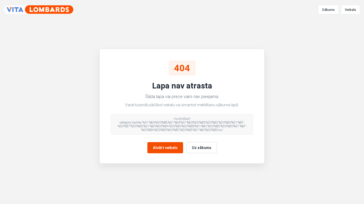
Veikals (350, 10)
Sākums (328, 10)
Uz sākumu (201, 148)
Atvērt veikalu (165, 148)
